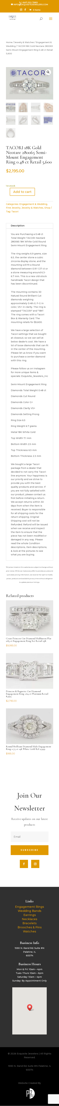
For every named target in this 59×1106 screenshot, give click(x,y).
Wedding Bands (29, 911)
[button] (48, 72)
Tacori (14, 211)
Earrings (29, 915)
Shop (47, 207)
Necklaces (29, 919)
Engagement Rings (29, 907)
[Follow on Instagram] (35, 864)
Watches (29, 931)
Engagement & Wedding (33, 204)
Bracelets (29, 923)
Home (9, 42)
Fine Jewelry (13, 207)
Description (18, 225)
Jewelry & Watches (24, 42)
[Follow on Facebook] (24, 864)
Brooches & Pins (30, 927)
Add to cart (22, 192)
